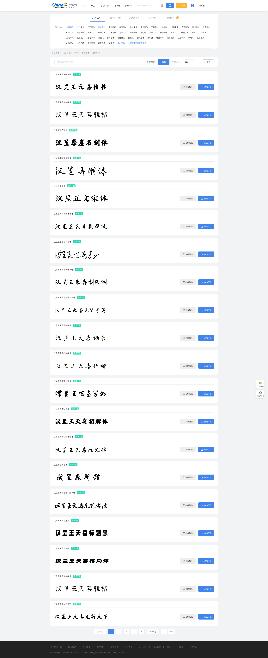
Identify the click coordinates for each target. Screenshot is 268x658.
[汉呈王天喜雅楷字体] (82, 115)
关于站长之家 (56, 647)
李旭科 (191, 38)
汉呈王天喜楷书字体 (62, 325)
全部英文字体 (115, 18)
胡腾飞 (101, 38)
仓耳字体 (185, 27)
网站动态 (157, 647)
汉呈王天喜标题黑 (61, 520)
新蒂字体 (110, 38)
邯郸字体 (174, 27)
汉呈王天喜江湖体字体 (63, 437)
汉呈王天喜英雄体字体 (63, 214)
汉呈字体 (153, 32)
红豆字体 (181, 38)
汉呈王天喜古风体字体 (63, 269)
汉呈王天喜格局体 (61, 548)
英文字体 (105, 5)
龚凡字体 (140, 38)
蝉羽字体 (101, 32)
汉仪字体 (80, 27)
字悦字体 (195, 27)
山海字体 (70, 43)
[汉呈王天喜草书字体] (82, 393)
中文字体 (94, 5)
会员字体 (152, 18)
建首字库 (101, 43)
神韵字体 (163, 32)
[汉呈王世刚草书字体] (82, 254)
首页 (84, 5)
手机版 (180, 647)
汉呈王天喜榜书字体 (62, 74)
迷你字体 (91, 38)
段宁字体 (80, 32)
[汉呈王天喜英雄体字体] (82, 226)
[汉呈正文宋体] (82, 198)
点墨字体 (184, 32)
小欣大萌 (80, 43)
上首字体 (144, 27)
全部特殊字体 (134, 18)
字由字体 (121, 43)
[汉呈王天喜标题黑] (82, 533)
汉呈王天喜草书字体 (62, 381)
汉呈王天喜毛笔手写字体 (64, 297)
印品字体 (70, 32)
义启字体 (206, 27)
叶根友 (203, 32)
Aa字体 (165, 27)
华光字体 (133, 27)
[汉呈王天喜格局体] (82, 561)
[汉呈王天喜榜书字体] (82, 87)
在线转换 (189, 87)
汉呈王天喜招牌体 (61, 409)
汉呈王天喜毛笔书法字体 (64, 492)
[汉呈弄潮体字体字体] (82, 170)
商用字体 (116, 5)
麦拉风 (194, 32)
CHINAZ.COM (79, 652)
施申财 (150, 38)
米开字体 (133, 32)
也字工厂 (80, 38)
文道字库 (112, 27)
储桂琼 (131, 38)
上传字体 (193, 647)
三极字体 (154, 27)
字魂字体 (101, 27)
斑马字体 (70, 38)
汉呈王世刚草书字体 (62, 241)
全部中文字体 (97, 18)
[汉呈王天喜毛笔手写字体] (82, 310)
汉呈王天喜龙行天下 (62, 604)
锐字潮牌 (170, 38)
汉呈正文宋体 (59, 186)
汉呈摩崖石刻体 (60, 130)
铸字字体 (174, 32)
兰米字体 (112, 32)
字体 (77, 53)
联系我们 (72, 647)
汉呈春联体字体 (60, 465)
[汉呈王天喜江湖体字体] (82, 449)
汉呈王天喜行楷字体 (62, 353)
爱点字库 (91, 43)
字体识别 (181, 5)
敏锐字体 (160, 38)
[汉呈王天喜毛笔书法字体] (82, 505)
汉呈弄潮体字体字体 (62, 158)
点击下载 (207, 87)
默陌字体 (123, 27)
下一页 (152, 631)
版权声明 (100, 647)
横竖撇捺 (121, 38)
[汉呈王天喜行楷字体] (82, 366)
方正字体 (91, 27)
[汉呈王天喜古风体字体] (82, 282)
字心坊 (143, 32)
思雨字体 (123, 32)
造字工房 (200, 38)
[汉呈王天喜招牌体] (82, 421)
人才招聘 (143, 647)
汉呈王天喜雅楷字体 (62, 102)
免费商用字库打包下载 (137, 43)
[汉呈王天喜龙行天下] (82, 616)
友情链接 (114, 647)
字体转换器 (199, 5)
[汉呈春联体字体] (82, 477)
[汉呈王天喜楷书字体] (82, 338)
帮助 (169, 647)
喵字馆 (111, 43)
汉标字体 (91, 32)
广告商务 (86, 647)
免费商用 (128, 5)
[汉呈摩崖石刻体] (82, 142)
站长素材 (68, 53)
